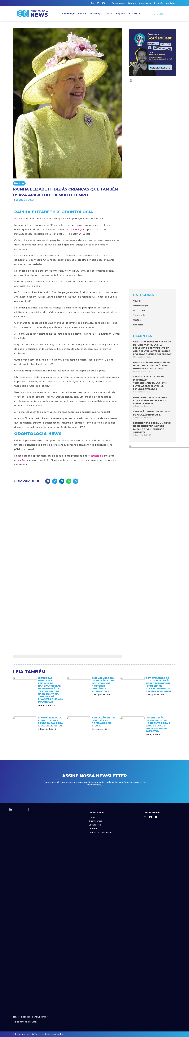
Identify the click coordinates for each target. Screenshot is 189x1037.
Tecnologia (96, 13)
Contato (170, 3)
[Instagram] (92, 3)
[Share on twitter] (54, 481)
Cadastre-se (145, 3)
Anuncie (132, 3)
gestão (21, 460)
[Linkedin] (97, 3)
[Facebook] (103, 3)
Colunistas (135, 13)
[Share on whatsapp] (68, 481)
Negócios (121, 13)
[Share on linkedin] (61, 481)
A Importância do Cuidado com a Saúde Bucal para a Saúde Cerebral (150, 400)
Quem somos (118, 3)
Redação (158, 3)
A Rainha (19, 218)
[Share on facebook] (47, 481)
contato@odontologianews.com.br (30, 1017)
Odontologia (68, 13)
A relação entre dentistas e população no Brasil (103, 721)
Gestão (109, 13)
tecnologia (97, 455)
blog (81, 460)
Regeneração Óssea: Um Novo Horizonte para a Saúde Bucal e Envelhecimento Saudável (158, 724)
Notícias (82, 13)
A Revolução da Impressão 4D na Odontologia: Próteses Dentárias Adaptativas (152, 365)
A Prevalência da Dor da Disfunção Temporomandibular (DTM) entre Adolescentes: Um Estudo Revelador (150, 382)
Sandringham (78, 229)
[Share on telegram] (75, 481)
